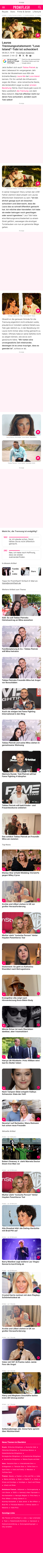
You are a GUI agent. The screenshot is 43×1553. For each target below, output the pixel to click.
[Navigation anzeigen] (3, 7)
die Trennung (22, 91)
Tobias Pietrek (29, 67)
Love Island (34, 76)
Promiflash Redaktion (25, 53)
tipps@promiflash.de (11, 583)
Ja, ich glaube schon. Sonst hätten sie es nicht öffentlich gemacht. (21, 541)
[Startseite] (21, 7)
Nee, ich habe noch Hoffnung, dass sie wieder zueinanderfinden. (22, 554)
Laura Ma (21, 76)
